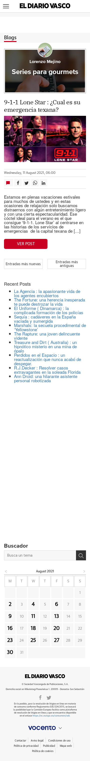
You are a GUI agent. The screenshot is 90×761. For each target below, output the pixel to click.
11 (33, 616)
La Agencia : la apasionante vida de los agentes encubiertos (47, 293)
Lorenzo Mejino (45, 62)
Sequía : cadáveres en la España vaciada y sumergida (45, 318)
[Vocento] (45, 728)
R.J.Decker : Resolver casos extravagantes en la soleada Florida (47, 369)
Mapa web (66, 745)
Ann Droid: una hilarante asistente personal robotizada (45, 378)
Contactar (20, 740)
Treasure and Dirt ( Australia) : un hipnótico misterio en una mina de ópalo (45, 346)
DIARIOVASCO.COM (45, 676)
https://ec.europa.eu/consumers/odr (51, 716)
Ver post (26, 244)
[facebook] (40, 697)
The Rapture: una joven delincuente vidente (47, 335)
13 (56, 616)
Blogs (10, 37)
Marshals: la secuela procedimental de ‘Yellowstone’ (50, 327)
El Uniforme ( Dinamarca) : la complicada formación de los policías (48, 310)
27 (56, 640)
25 (33, 640)
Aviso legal (37, 740)
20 (57, 628)
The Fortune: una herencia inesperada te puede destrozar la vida (49, 301)
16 (10, 628)
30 (10, 652)
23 (10, 640)
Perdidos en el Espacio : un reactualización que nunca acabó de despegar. (47, 359)
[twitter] (49, 697)
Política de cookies (43, 751)
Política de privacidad (26, 745)
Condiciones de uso (59, 740)
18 (33, 628)
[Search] (81, 555)
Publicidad (49, 745)
